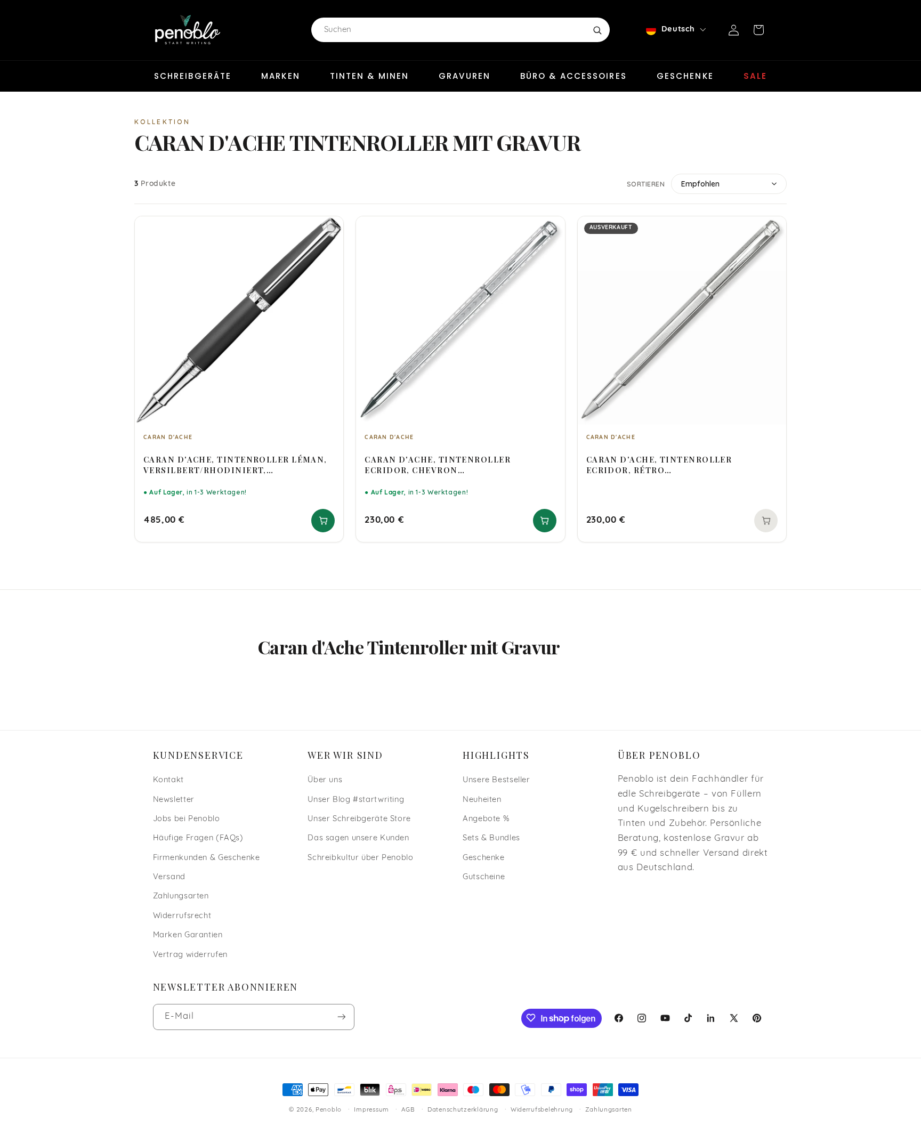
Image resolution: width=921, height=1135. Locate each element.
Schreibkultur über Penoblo (360, 858)
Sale (755, 76)
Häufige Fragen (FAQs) (198, 838)
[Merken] (328, 229)
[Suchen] (597, 29)
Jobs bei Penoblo (186, 819)
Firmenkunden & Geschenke (206, 858)
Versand (169, 877)
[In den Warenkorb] (323, 520)
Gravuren (464, 76)
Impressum (371, 1110)
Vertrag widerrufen (190, 955)
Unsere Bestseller (496, 780)
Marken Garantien (188, 935)
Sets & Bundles (491, 838)
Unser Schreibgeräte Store (359, 819)
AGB (408, 1110)
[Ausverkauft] (766, 520)
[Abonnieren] (341, 1016)
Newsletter (174, 800)
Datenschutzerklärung (462, 1110)
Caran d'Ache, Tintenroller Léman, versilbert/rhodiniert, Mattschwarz (235, 465)
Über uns (325, 780)
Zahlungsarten (181, 897)
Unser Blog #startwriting (356, 800)
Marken (280, 76)
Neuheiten (482, 800)
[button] (758, 30)
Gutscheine (484, 877)
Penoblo (329, 1110)
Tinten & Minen (369, 76)
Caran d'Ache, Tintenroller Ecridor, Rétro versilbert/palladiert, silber (663, 465)
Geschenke (685, 76)
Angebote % (486, 819)
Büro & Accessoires (573, 76)
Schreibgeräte (192, 76)
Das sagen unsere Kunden (358, 838)
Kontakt (168, 780)
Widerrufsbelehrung (542, 1110)
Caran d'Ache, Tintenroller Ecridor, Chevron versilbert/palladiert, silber (442, 465)
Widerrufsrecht (182, 916)
